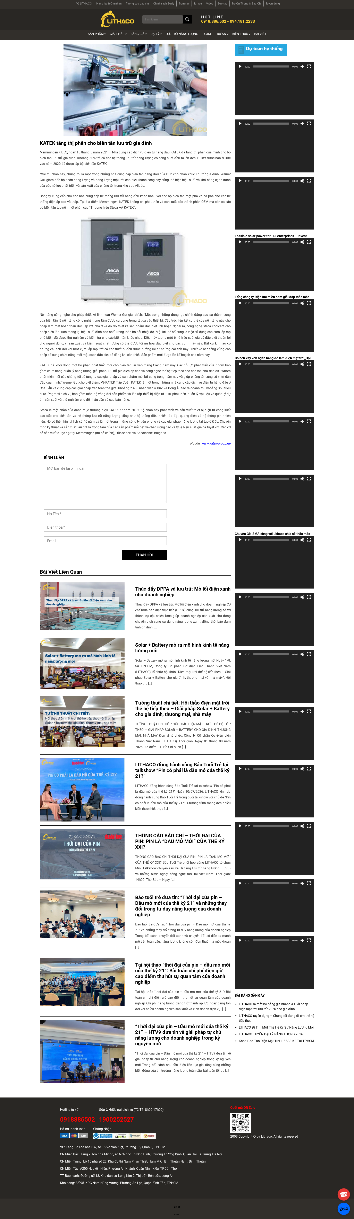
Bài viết (260, 34)
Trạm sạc (184, 3)
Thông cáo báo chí (137, 3)
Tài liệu (198, 3)
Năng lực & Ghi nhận (109, 3)
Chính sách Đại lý (163, 3)
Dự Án (221, 34)
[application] (274, 93)
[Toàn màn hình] (309, 66)
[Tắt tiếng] (302, 66)
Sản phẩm (96, 34)
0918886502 (77, 1119)
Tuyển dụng (273, 3)
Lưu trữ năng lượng (182, 34)
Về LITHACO (84, 3)
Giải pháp (117, 34)
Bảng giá (137, 34)
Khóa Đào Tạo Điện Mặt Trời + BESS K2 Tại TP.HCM (276, 1041)
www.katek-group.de (216, 443)
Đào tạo (222, 3)
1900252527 (116, 1119)
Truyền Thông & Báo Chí (246, 3)
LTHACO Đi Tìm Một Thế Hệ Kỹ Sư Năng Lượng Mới (276, 1027)
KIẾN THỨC (240, 34)
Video (209, 3)
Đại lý (155, 34)
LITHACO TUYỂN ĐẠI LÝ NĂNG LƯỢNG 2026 (271, 1034)
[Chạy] (240, 66)
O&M (207, 34)
